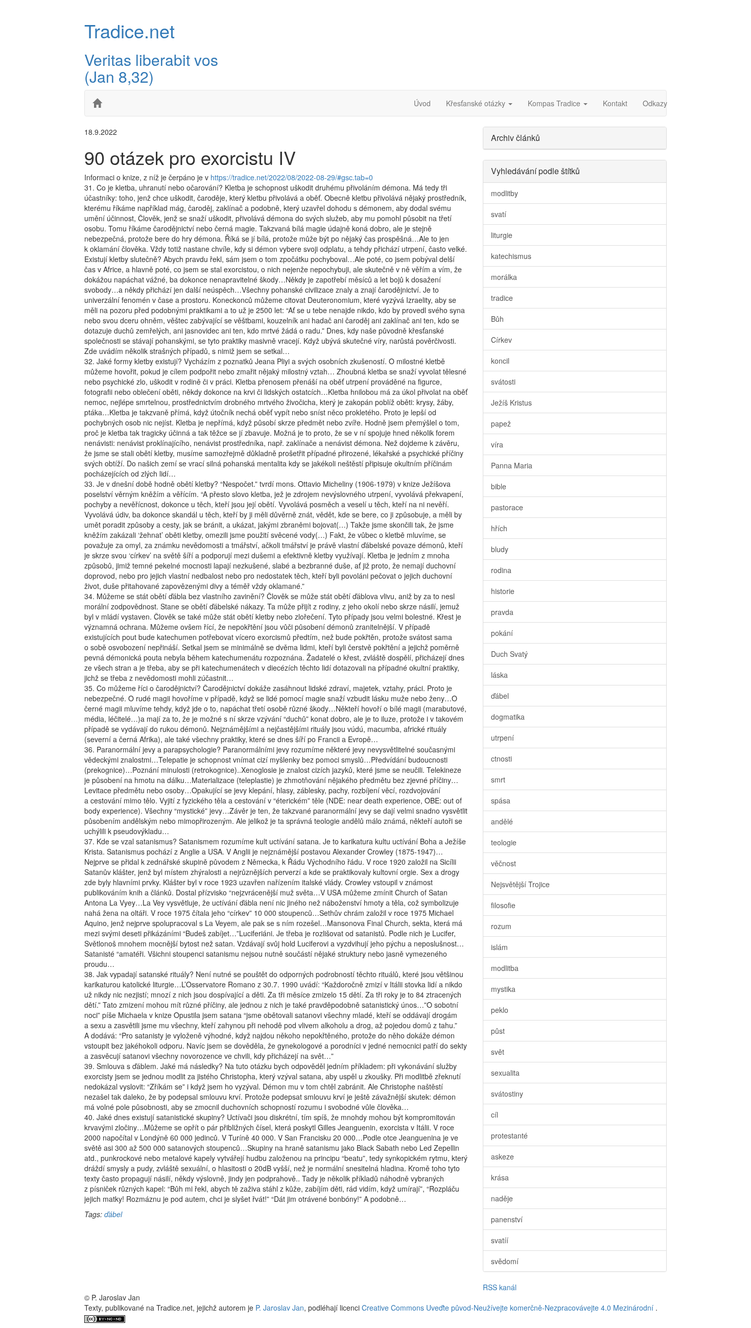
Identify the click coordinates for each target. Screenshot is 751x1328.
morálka (504, 277)
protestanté (509, 1135)
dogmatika (508, 717)
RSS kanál (500, 1287)
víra (497, 444)
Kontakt (615, 103)
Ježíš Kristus (511, 402)
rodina (501, 570)
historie (502, 591)
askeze (502, 1156)
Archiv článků (515, 138)
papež (501, 423)
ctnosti (501, 758)
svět (497, 1052)
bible (498, 486)
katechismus (511, 256)
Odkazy (655, 103)
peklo (499, 1010)
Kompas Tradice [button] (555, 103)
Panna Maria (511, 465)
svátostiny (507, 1093)
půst (498, 1031)
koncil (500, 360)
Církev (501, 340)
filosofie (503, 905)
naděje (502, 1198)
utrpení (502, 737)
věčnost (503, 863)
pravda (502, 612)
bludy (499, 549)
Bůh (497, 319)
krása (500, 1177)
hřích (499, 528)
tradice (502, 298)
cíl (494, 1114)
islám (499, 947)
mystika (503, 989)
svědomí (505, 1261)
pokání (502, 633)
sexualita (505, 1073)
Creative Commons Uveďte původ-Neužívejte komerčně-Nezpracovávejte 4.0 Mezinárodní (508, 1307)
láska (499, 675)
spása (500, 800)
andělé (502, 821)
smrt (498, 779)
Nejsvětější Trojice (520, 884)
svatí (498, 214)
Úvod (422, 103)
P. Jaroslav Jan (279, 1307)
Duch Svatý (509, 654)
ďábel (113, 1214)
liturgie (501, 235)
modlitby (504, 193)
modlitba (505, 968)
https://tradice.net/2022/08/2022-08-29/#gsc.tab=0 (291, 177)
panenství (507, 1219)
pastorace (507, 507)
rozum (501, 926)
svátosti (503, 381)
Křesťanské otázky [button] (476, 103)
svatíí (499, 1240)
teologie (504, 842)
